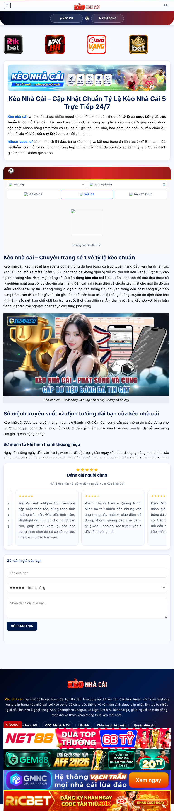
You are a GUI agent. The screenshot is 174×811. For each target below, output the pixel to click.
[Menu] (7, 5)
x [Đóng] (12, 724)
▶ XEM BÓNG (107, 18)
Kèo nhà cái (13, 699)
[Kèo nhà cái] (87, 683)
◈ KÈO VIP (66, 18)
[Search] (166, 5)
